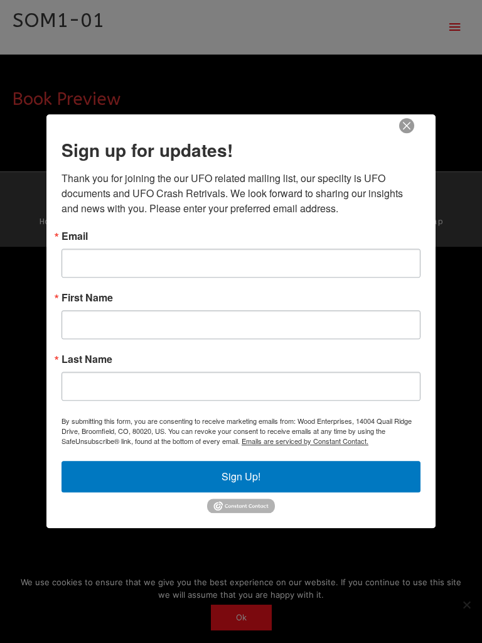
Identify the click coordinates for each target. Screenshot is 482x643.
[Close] (407, 125)
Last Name (87, 359)
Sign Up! (241, 476)
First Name (87, 298)
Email (75, 236)
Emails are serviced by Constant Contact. (305, 441)
